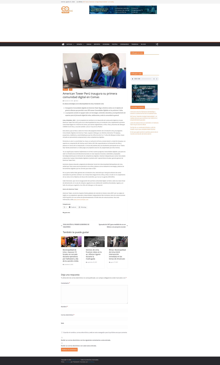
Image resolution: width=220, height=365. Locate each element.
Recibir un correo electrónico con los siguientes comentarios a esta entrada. (86, 340)
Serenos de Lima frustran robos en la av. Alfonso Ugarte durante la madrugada (94, 254)
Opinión (79, 44)
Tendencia (134, 44)
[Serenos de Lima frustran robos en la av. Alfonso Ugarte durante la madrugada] (94, 237)
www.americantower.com (81, 199)
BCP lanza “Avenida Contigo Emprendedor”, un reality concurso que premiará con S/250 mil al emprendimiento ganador (143, 118)
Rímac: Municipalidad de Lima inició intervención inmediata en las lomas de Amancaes (117, 254)
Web (62, 323)
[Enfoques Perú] (63, 44)
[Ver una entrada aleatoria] (157, 44)
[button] (73, 44)
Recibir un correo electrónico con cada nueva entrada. (78, 346)
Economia (106, 44)
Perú (71, 89)
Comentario (65, 283)
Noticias (69, 44)
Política (114, 44)
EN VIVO (143, 44)
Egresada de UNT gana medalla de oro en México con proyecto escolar (112, 225)
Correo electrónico (67, 315)
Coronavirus (124, 44)
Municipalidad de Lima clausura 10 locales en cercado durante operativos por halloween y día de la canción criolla (70, 255)
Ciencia (89, 44)
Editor (76, 100)
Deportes (97, 44)
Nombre (64, 307)
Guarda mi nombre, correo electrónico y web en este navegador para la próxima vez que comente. (95, 332)
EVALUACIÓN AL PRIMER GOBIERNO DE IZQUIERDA (76, 225)
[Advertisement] (110, 29)
